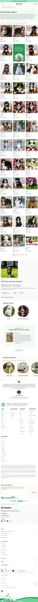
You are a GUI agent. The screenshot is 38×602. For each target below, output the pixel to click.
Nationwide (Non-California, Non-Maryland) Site (9, 587)
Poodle (9, 318)
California (2, 411)
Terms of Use (3, 577)
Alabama (2, 438)
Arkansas (2, 440)
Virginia (2, 459)
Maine (30, 417)
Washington (3, 425)
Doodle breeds (9, 375)
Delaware (30, 413)
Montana (2, 417)
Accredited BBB (3, 583)
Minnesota (21, 421)
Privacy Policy (3, 579)
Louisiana (2, 448)
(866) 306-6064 (6, 515)
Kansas (21, 417)
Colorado (2, 413)
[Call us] (34, 4)
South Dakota (22, 431)
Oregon (2, 421)
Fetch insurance (3, 550)
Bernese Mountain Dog (23, 318)
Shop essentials (3, 537)
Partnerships (3, 552)
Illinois (21, 411)
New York (30, 427)
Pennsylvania (31, 429)
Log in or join (3, 543)
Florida (2, 442)
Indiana (21, 413)
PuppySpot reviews (4, 554)
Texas (11, 417)
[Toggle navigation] (2, 4)
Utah (2, 423)
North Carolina (3, 452)
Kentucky (2, 446)
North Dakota (22, 427)
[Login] (36, 4)
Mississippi (3, 450)
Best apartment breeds (23, 375)
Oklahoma (12, 415)
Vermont (30, 433)
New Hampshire (32, 423)
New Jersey (31, 425)
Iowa (20, 415)
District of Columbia (32, 415)
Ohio (20, 429)
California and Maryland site (5, 585)
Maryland (30, 419)
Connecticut (31, 411)
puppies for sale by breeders (21, 405)
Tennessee (3, 457)
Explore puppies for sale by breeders (7, 531)
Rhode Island (31, 431)
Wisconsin (21, 433)
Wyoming (3, 427)
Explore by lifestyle (4, 535)
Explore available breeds (5, 533)
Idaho (2, 415)
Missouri (21, 423)
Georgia (2, 444)
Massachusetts (31, 421)
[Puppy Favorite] (11, 26)
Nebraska (21, 425)
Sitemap (2, 581)
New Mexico (12, 413)
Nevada (2, 419)
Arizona (11, 411)
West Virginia (3, 461)
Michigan (21, 419)
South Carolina (3, 455)
